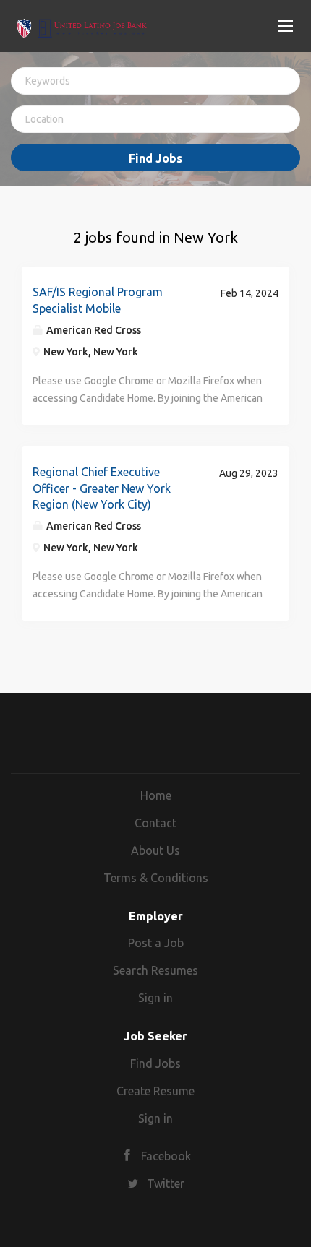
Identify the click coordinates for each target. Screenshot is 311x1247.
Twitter (165, 1183)
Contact (155, 822)
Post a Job (156, 942)
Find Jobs (155, 158)
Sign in (155, 997)
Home (155, 795)
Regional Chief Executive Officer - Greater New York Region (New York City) (102, 488)
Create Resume (155, 1090)
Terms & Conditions (155, 877)
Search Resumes (155, 970)
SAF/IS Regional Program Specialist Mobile (98, 300)
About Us (155, 850)
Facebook (166, 1155)
